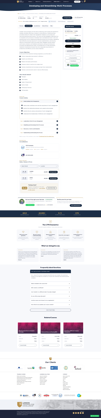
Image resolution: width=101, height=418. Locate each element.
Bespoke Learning (43, 377)
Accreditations (37, 25)
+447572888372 (50, 204)
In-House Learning (43, 381)
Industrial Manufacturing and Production (24, 378)
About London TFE (66, 376)
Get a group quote (75, 205)
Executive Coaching (43, 380)
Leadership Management (21, 380)
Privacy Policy (65, 382)
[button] (39, 172)
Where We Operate (66, 389)
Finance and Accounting (21, 376)
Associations (65, 377)
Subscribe (77, 1)
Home (20, 13)
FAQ (63, 380)
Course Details (27, 345)
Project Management (20, 382)
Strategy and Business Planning (32, 13)
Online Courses (42, 382)
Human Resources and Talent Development (24, 377)
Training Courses (66, 388)
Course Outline (29, 25)
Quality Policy (65, 384)
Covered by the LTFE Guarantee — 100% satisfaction (73, 51)
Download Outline (73, 57)
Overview (21, 25)
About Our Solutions (43, 376)
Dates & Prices (45, 25)
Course (24, 13)
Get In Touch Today (50, 310)
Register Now (68, 17)
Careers (64, 378)
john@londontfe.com (41, 204)
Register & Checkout (74, 40)
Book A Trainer (42, 378)
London (64, 381)
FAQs (51, 25)
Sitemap (64, 385)
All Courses (19, 384)
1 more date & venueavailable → (71, 32)
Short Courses (42, 384)
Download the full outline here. (46, 136)
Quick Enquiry (73, 60)
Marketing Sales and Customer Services (24, 381)
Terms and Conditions (67, 386)
